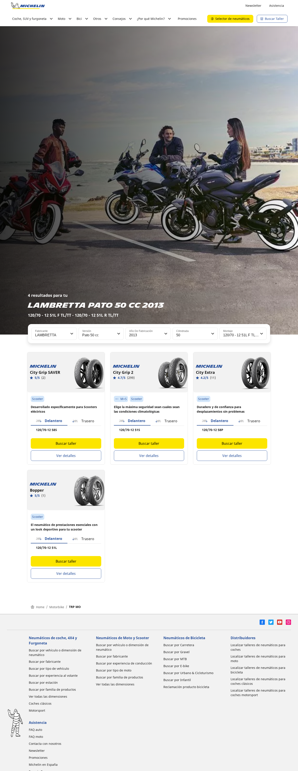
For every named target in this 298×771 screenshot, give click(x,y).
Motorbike (56, 607)
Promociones (187, 19)
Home (40, 607)
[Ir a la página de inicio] (27, 6)
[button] (71, 333)
